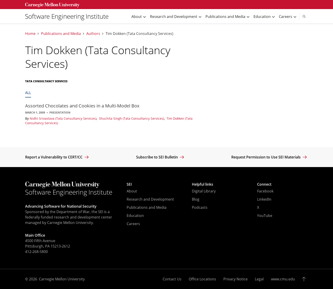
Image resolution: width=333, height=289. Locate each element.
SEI (129, 184)
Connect (264, 184)
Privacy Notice (235, 279)
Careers (133, 223)
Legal (259, 279)
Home (30, 33)
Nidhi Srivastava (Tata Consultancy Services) (63, 118)
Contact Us (172, 279)
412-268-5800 (36, 251)
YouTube (264, 215)
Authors (93, 33)
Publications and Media (61, 33)
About (132, 191)
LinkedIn (264, 199)
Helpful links (202, 184)
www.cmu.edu (283, 279)
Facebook (265, 191)
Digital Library (204, 191)
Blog (195, 199)
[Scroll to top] (305, 279)
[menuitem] (68, 16)
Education (135, 215)
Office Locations (202, 279)
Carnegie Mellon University (62, 279)
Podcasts (200, 207)
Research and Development (150, 199)
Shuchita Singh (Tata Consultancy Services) (132, 118)
